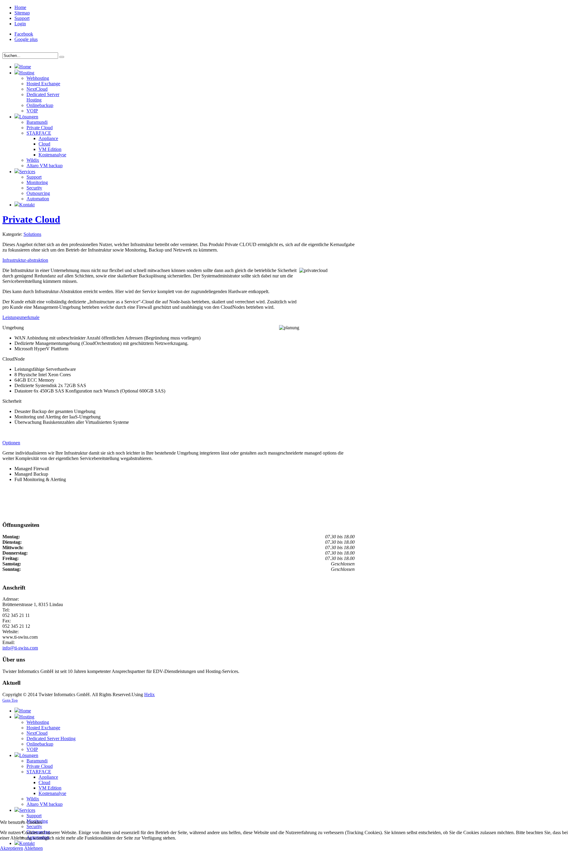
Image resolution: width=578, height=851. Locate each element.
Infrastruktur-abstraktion (25, 260)
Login (20, 23)
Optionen (11, 442)
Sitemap (22, 12)
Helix (149, 694)
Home (20, 7)
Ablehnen (33, 848)
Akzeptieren (11, 848)
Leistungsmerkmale (20, 317)
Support (22, 18)
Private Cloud (31, 219)
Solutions (32, 234)
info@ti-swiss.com (20, 647)
